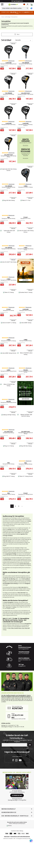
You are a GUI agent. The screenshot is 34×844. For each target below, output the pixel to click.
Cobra (9, 628)
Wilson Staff (27, 628)
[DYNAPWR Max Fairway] (8, 390)
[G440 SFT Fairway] (8, 482)
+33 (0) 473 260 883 (17, 716)
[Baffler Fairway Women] (8, 359)
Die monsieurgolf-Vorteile (15, 816)
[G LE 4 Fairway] (8, 452)
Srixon (23, 628)
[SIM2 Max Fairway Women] (8, 175)
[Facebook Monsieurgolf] (13, 759)
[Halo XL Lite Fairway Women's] (25, 112)
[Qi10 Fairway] (8, 82)
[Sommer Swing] (25, 270)
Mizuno (20, 628)
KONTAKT (17, 708)
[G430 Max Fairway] (8, 206)
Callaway (14, 607)
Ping (5, 629)
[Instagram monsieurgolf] (16, 759)
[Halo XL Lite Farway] (8, 112)
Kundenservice (9, 812)
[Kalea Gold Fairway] (8, 236)
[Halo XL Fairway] (25, 298)
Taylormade (8, 607)
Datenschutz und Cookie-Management (20, 836)
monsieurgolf (9, 809)
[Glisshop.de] (9, 825)
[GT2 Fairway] (8, 298)
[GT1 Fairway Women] (25, 482)
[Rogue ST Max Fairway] (25, 82)
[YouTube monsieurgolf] (20, 759)
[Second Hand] (25, 393)
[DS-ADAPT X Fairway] (25, 175)
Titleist (12, 628)
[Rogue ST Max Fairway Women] (8, 144)
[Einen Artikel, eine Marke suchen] (27, 8)
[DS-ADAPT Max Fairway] (8, 268)
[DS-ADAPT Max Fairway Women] (25, 236)
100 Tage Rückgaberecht (17, 1)
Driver (20, 519)
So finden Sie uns (17, 795)
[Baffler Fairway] (25, 328)
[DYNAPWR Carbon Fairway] (25, 359)
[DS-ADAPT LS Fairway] (8, 328)
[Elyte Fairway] (8, 420)
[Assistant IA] (31, 8)
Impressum (7, 836)
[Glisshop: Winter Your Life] (13, 4)
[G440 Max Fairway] (25, 452)
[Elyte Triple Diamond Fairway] (25, 420)
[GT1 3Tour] (25, 206)
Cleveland (16, 628)
